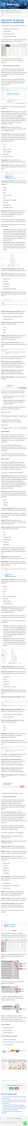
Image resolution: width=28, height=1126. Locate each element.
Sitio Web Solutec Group (10, 1121)
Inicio (2, 1121)
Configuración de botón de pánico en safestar (13, 1105)
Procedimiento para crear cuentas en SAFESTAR (14, 1106)
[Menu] (25, 4)
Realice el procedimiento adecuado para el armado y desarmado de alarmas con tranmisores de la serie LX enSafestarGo (13, 1101)
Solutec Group (18, 1118)
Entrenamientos (13, 1123)
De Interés (19, 1121)
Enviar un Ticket (4, 1123)
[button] (11, 1088)
